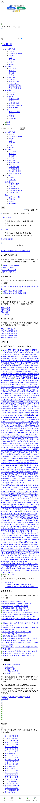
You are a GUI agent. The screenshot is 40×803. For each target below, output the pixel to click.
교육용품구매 (14, 103)
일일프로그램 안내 (7, 239)
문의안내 (12, 101)
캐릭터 (11, 64)
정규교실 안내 (6, 217)
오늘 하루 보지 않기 (10, 26)
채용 (6, 110)
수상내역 (12, 55)
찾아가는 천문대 (15, 86)
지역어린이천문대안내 (13, 664)
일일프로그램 (14, 81)
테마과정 (26, 251)
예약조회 (12, 94)
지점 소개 (4, 229)
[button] (18, 38)
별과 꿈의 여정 (14, 112)
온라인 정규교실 (15, 88)
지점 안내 (12, 60)
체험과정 (12, 251)
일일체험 (11, 8)
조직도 (11, 62)
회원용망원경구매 (15, 105)
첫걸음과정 (5, 251)
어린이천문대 (10, 49)
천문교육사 (13, 73)
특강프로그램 (14, 169)
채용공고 (12, 71)
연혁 (10, 58)
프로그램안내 (10, 77)
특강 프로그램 (14, 84)
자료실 (11, 75)
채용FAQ (12, 118)
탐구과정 (19, 251)
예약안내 (8, 90)
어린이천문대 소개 (16, 53)
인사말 (11, 51)
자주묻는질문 (14, 99)
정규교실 (12, 79)
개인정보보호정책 (11, 671)
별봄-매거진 (13, 107)
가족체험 (21, 8)
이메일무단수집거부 (12, 673)
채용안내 (12, 114)
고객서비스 (9, 97)
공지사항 (8, 66)
